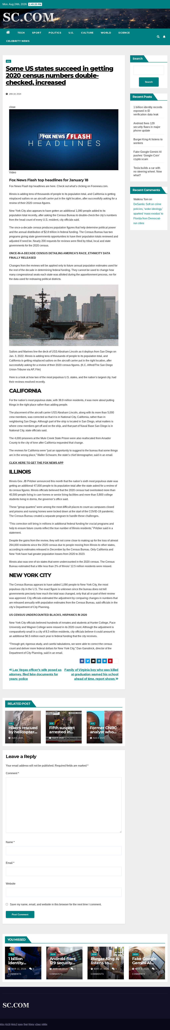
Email (10, 862)
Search (138, 58)
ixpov (20, 1024)
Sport (37, 32)
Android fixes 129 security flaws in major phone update (146, 127)
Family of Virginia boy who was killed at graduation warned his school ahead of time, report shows (91, 674)
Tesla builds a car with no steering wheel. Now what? (147, 172)
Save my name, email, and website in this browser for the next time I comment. (55, 904)
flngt (26, 1024)
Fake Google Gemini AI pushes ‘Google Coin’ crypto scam (147, 155)
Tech (21, 32)
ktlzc (2, 1024)
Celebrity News (18, 41)
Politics (55, 32)
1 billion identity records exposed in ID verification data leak (147, 111)
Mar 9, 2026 (142, 969)
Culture (87, 32)
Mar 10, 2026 (60, 969)
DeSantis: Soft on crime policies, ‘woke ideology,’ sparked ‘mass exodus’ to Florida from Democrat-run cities (148, 214)
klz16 (7, 1024)
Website (10, 883)
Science (124, 32)
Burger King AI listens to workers (105, 962)
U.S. (71, 32)
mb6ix (44, 1024)
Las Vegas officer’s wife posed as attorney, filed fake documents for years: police (35, 674)
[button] (158, 36)
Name (10, 842)
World (106, 32)
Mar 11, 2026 (18, 969)
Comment (12, 773)
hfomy (31, 1024)
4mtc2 (14, 1024)
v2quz (38, 1024)
